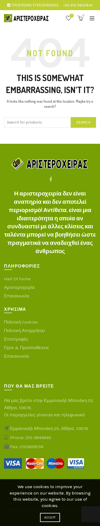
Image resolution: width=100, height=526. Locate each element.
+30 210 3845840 (78, 5)
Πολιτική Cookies (21, 322)
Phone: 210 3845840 (30, 437)
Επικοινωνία (16, 295)
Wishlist (72, 15)
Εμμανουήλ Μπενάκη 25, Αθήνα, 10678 (48, 428)
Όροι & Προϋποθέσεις (26, 347)
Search (83, 122)
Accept (50, 517)
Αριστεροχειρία (19, 287)
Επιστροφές (16, 339)
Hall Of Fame (17, 278)
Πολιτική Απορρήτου (24, 330)
